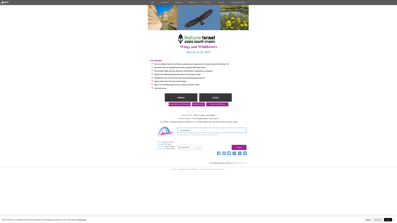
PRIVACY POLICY (220, 169)
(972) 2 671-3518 (168, 142)
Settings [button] (368, 220)
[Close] (394, 219)
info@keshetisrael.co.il (240, 163)
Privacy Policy (81, 220)
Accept (388, 220)
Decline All (377, 220)
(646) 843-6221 (169, 146)
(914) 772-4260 (170, 148)
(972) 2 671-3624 (166, 144)
